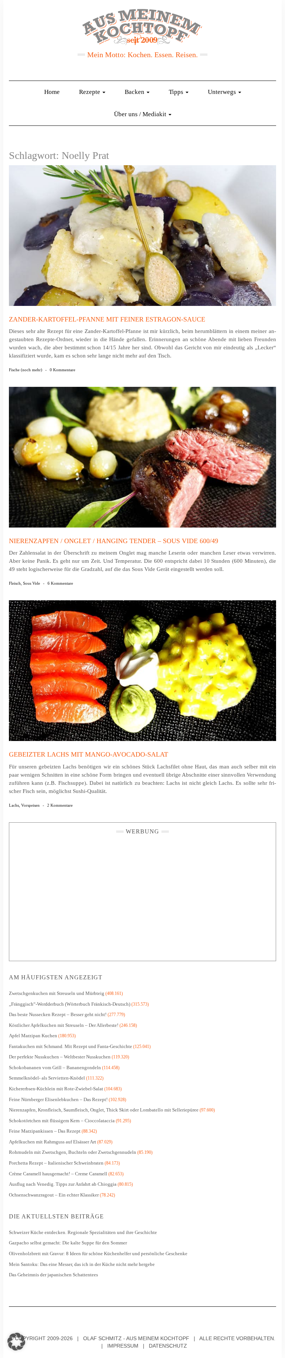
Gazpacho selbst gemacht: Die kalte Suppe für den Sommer (68, 1243)
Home (52, 91)
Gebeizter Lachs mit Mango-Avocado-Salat (88, 754)
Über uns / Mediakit (141, 114)
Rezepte (90, 91)
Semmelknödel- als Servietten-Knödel (47, 1078)
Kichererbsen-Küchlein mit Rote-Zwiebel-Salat (56, 1088)
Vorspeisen (30, 805)
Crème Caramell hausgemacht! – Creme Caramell (58, 1173)
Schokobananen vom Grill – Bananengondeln (55, 1067)
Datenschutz (168, 1346)
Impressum (122, 1346)
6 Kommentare (60, 583)
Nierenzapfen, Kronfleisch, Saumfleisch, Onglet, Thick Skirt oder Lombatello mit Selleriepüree (104, 1110)
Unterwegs (223, 91)
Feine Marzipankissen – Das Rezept (45, 1131)
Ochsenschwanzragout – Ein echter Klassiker (54, 1195)
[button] (16, 1341)
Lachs (14, 805)
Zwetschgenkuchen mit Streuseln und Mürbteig (56, 993)
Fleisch (15, 583)
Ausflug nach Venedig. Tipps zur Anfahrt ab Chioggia (63, 1184)
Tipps (177, 91)
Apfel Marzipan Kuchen (33, 1035)
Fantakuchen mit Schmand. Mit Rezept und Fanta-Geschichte (70, 1046)
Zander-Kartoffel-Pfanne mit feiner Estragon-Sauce (107, 319)
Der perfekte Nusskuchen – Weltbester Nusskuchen (60, 1057)
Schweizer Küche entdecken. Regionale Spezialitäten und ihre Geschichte (83, 1232)
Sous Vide (31, 583)
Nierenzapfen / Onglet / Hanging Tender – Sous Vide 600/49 (113, 541)
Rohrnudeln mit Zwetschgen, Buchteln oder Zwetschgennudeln (72, 1152)
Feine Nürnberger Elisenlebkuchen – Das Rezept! (58, 1099)
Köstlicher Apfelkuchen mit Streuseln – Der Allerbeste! (63, 1025)
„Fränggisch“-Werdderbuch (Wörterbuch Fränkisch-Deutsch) (69, 1004)
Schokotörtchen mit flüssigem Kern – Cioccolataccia (62, 1120)
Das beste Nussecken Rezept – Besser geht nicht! (58, 1014)
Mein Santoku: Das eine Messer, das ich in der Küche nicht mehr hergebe (82, 1264)
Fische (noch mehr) (25, 370)
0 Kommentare (62, 370)
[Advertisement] (142, 896)
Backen (135, 91)
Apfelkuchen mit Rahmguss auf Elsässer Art (52, 1142)
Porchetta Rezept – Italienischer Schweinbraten (56, 1163)
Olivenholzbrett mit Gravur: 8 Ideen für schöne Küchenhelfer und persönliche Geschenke (99, 1253)
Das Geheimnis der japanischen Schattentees (53, 1274)
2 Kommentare (60, 805)
